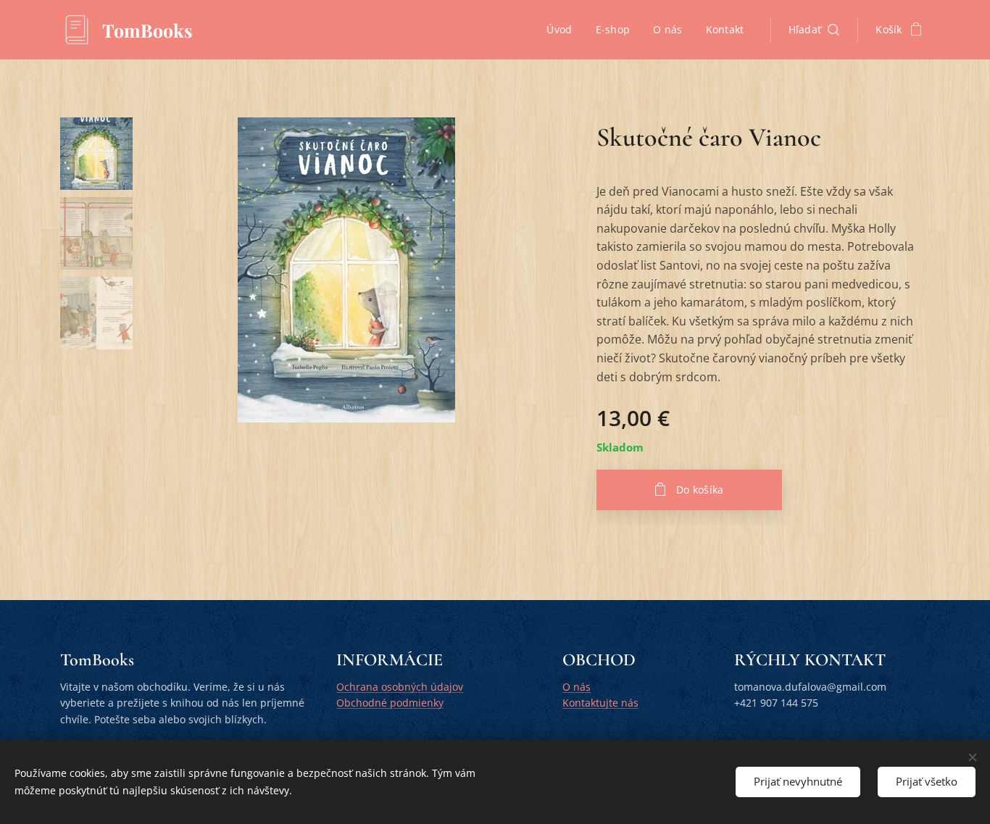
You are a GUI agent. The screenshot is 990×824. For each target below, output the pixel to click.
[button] (814, 30)
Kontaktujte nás (600, 702)
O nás (576, 687)
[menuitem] (563, 30)
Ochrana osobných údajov (399, 687)
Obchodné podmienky (390, 702)
